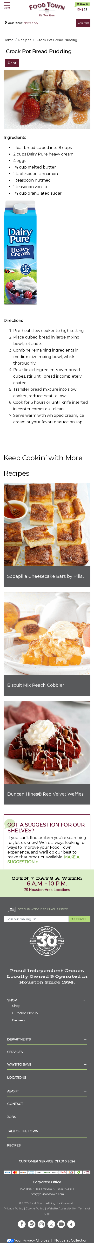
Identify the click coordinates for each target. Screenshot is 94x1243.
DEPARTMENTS (19, 1039)
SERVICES (15, 1052)
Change (83, 22)
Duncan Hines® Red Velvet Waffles (45, 794)
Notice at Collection (70, 1240)
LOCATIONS (16, 1077)
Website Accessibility (61, 1208)
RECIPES (14, 1145)
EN (79, 9)
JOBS (11, 1117)
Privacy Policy (13, 1208)
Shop (12, 1000)
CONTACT (15, 1104)
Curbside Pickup (25, 1013)
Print (12, 63)
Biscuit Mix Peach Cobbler (35, 685)
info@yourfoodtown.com (47, 1194)
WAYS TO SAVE (19, 1064)
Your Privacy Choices (31, 1240)
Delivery (18, 1020)
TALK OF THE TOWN (22, 1131)
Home (8, 40)
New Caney (31, 23)
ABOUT (13, 1091)
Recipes (24, 40)
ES (85, 9)
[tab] (47, 1000)
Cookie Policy (35, 1208)
